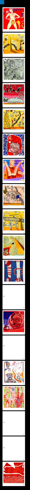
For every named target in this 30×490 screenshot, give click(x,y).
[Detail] (23, 30)
